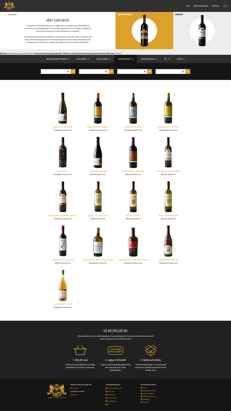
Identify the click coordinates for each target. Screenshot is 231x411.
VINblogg (146, 399)
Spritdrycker (148, 59)
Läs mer (144, 39)
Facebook (73, 395)
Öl (165, 59)
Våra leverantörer (149, 396)
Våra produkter (200, 6)
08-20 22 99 (74, 388)
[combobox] (58, 71)
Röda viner (102, 59)
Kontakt (216, 6)
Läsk (179, 59)
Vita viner (82, 59)
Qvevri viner (124, 59)
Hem (188, 6)
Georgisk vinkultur (149, 391)
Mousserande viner (56, 59)
